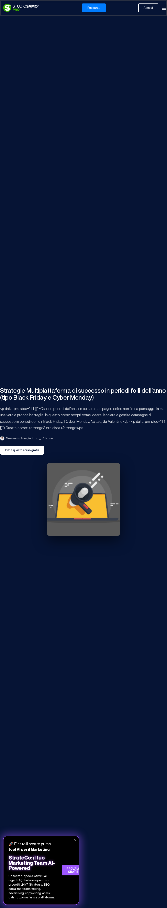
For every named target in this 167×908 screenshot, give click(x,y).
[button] (163, 7)
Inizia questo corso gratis (22, 450)
